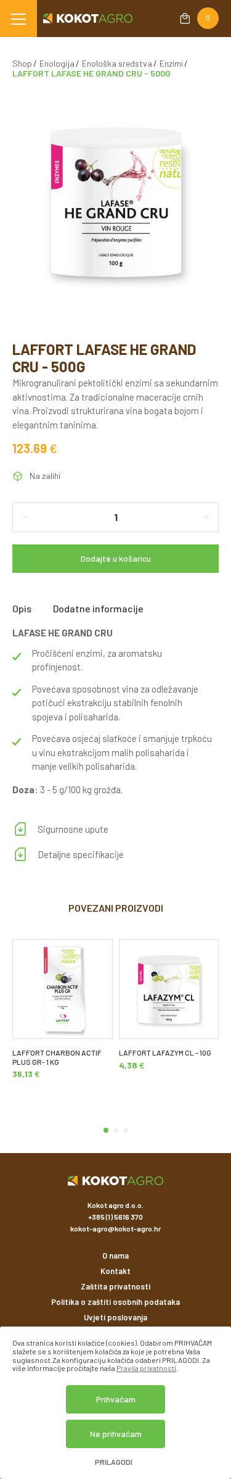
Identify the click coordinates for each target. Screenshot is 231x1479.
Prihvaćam (116, 1399)
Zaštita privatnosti (115, 1286)
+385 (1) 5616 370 (115, 1216)
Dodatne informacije (98, 609)
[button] (105, 1130)
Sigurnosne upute (73, 829)
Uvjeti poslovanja (115, 1317)
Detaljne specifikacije (81, 854)
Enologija (57, 63)
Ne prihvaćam (116, 1433)
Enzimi (171, 63)
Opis (21, 609)
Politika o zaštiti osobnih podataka (115, 1302)
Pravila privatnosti (146, 1368)
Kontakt (115, 1271)
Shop (22, 63)
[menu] (18, 18)
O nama (115, 1255)
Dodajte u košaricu (116, 558)
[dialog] (115, 1403)
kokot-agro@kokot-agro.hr (115, 1228)
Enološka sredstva (117, 63)
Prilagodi (113, 1462)
